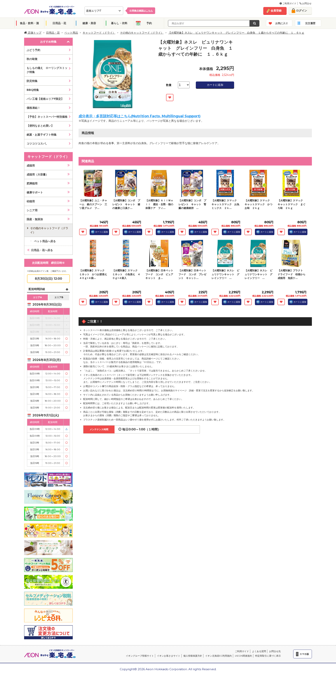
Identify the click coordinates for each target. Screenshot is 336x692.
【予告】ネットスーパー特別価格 (47, 116)
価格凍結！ (33, 107)
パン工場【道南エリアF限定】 (45, 99)
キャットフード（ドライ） (99, 32)
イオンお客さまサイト (168, 655)
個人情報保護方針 (192, 655)
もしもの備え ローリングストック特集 (47, 70)
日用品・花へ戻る (42, 250)
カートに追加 (215, 85)
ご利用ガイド (289, 3)
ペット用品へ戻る (45, 241)
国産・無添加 (35, 219)
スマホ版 (304, 654)
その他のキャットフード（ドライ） (142, 32)
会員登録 (276, 10)
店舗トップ (34, 32)
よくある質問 (259, 651)
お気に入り (281, 23)
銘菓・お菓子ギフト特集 (42, 134)
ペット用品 (71, 32)
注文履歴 (310, 23)
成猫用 (31, 165)
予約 (149, 23)
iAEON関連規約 (243, 655)
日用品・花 (59, 23)
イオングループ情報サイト (140, 655)
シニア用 (32, 210)
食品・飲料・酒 (29, 23)
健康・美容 (89, 23)
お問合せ (307, 3)
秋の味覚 (32, 59)
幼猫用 (31, 201)
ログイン (301, 10)
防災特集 (32, 81)
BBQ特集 (33, 90)
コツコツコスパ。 (37, 143)
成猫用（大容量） (37, 174)
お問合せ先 (275, 651)
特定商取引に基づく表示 (268, 655)
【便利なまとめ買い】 (40, 125)
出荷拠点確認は (141, 10)
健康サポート (35, 192)
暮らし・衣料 (119, 23)
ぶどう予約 (33, 50)
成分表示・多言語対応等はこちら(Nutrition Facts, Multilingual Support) (139, 116)
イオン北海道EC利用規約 (218, 655)
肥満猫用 (32, 183)
